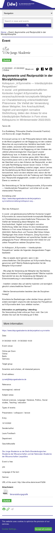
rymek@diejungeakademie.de (14, 379)
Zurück (6, 60)
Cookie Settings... (10, 529)
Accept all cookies (43, 529)
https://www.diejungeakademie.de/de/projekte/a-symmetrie (26, 330)
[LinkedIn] (50, 69)
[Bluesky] (46, 69)
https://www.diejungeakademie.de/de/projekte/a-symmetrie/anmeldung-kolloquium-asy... (21, 199)
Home (3, 32)
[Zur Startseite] (27, 7)
